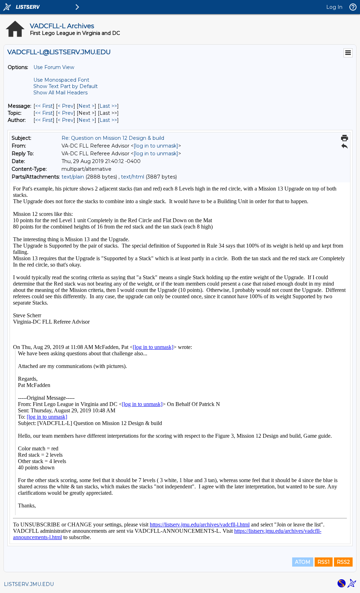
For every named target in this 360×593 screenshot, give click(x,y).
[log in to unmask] (156, 146)
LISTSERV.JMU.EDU (29, 584)
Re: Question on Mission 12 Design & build (113, 138)
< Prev (65, 106)
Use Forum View (53, 67)
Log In (334, 7)
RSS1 (323, 562)
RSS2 (343, 562)
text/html (132, 177)
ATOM (302, 562)
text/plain (73, 177)
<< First (44, 106)
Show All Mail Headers (60, 92)
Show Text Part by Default (65, 86)
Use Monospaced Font (61, 80)
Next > (86, 106)
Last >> (108, 106)
